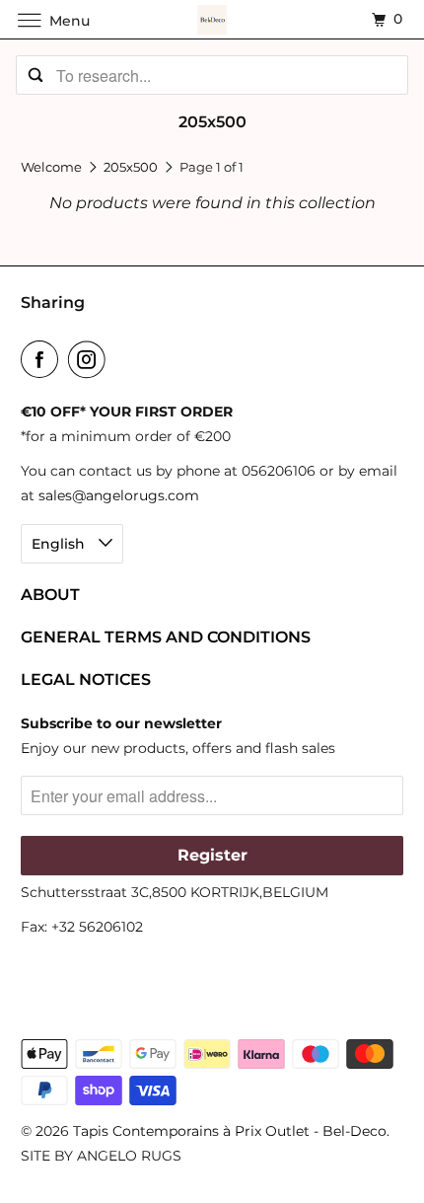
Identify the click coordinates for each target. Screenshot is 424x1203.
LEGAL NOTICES (86, 679)
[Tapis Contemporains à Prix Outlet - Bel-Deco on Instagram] (90, 359)
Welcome (53, 167)
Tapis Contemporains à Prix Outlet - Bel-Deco (230, 1131)
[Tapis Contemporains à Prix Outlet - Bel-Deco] (212, 19)
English (60, 544)
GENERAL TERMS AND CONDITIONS (166, 637)
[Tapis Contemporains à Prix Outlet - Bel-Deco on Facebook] (43, 359)
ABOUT (50, 594)
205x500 (132, 167)
